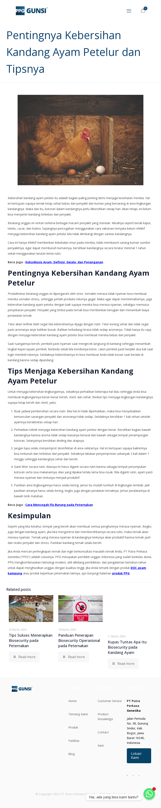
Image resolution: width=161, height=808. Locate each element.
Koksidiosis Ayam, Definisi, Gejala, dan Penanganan (64, 262)
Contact (103, 732)
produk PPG (121, 573)
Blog (71, 754)
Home (72, 701)
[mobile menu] (128, 10)
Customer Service (110, 701)
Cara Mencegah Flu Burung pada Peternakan (59, 505)
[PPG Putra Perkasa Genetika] (32, 10)
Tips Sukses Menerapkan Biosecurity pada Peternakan (30, 640)
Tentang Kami (78, 714)
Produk (73, 727)
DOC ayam (138, 568)
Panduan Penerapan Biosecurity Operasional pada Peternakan (79, 640)
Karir (101, 745)
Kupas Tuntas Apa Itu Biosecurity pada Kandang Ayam (127, 647)
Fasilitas (73, 741)
